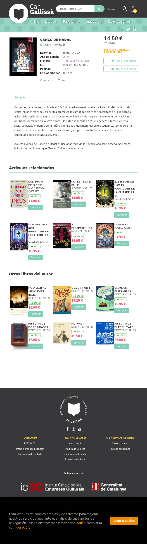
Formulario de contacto (30, 454)
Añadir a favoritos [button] (125, 61)
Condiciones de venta (75, 454)
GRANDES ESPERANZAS (122, 289)
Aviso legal (75, 443)
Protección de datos (75, 459)
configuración (19, 527)
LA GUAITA (121, 224)
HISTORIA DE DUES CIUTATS (123, 325)
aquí (79, 523)
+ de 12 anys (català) (76, 61)
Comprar (35, 207)
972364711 (30, 443)
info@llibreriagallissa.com (30, 449)
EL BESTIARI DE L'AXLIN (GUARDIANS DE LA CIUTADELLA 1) (124, 188)
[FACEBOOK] (122, 29)
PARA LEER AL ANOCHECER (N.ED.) (37, 291)
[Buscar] (99, 8)
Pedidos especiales (120, 449)
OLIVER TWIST (81, 288)
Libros (50, 21)
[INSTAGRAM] (128, 29)
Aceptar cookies (124, 521)
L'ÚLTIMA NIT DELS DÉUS (36, 183)
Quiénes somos (120, 443)
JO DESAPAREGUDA (81, 226)
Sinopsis (20, 97)
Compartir (46, 80)
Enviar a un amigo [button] (125, 68)
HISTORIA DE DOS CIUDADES (38, 325)
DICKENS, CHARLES (53, 44)
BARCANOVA (71, 53)
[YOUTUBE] (134, 29)
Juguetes (93, 21)
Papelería (70, 21)
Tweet (62, 80)
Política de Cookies (75, 449)
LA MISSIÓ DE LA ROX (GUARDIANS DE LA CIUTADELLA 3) (38, 231)
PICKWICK (77, 323)
